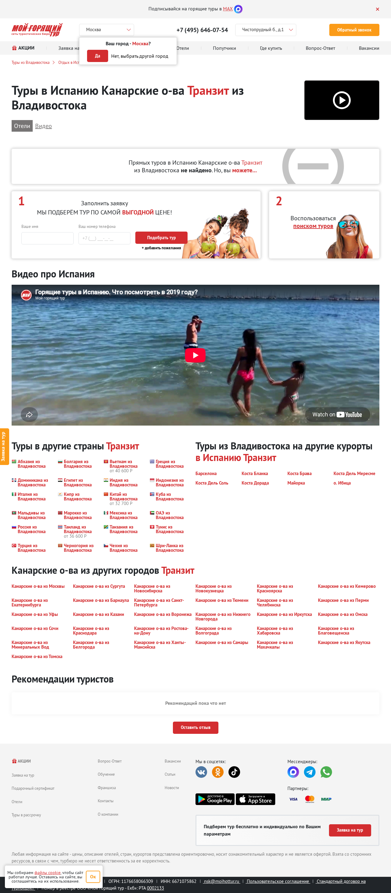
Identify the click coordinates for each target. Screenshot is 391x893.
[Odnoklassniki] (218, 772)
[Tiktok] (234, 772)
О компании (108, 814)
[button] (341, 100)
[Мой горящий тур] (37, 29)
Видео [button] (43, 126)
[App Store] (255, 799)
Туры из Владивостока (30, 62)
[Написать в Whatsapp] (326, 772)
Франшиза (107, 787)
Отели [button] (22, 126)
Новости (172, 787)
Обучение (106, 774)
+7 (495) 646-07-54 (202, 30)
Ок (93, 876)
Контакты (106, 800)
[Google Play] (215, 799)
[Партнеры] (333, 799)
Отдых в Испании (73, 62)
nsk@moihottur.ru (221, 881)
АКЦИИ (24, 761)
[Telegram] (310, 772)
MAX (228, 8)
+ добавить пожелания (161, 248)
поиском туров (313, 226)
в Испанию (218, 457)
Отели (17, 801)
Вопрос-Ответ (110, 761)
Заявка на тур (23, 775)
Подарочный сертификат (33, 788)
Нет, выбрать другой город (139, 56)
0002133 (155, 888)
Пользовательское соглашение (278, 881)
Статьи (170, 774)
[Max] (238, 8)
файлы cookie (47, 872)
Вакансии (173, 761)
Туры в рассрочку (26, 814)
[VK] (201, 772)
